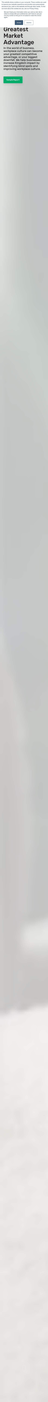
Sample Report (13, 80)
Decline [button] (28, 23)
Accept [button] (19, 23)
